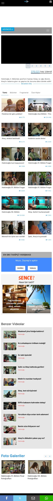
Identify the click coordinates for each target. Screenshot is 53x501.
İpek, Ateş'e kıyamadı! (37, 236)
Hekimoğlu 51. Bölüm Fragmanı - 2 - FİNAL (13, 187)
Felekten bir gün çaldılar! (12, 114)
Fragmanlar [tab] (24, 93)
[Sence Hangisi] (27, 278)
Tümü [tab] (4, 93)
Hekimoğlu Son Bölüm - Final (39, 114)
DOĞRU (20, 268)
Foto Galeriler (13, 456)
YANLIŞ (33, 268)
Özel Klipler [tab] (35, 93)
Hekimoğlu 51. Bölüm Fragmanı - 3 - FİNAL (39, 163)
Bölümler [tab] (13, 93)
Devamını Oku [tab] (26, 84)
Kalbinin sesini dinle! (36, 138)
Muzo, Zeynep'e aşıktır (27, 260)
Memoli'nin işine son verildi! (13, 236)
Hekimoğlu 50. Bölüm (11, 212)
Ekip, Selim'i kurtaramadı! (39, 212)
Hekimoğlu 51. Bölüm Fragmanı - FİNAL (39, 187)
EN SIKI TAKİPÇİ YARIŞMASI (17, 254)
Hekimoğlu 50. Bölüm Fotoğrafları (37, 477)
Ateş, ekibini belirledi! (11, 138)
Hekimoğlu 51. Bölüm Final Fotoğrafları (12, 477)
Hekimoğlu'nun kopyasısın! (13, 163)
